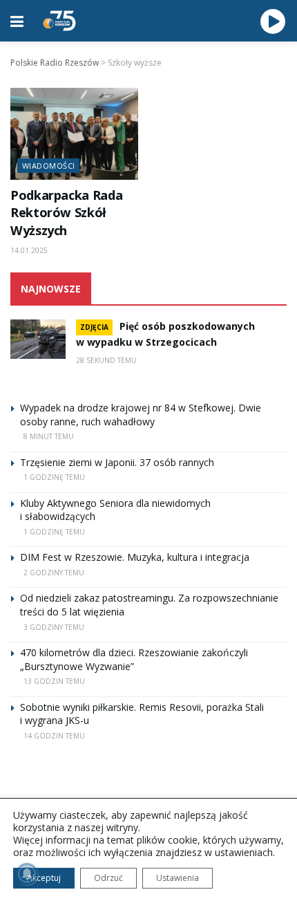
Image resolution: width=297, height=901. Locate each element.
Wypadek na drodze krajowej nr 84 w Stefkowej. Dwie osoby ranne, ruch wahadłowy (140, 414)
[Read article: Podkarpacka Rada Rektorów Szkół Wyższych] (74, 133)
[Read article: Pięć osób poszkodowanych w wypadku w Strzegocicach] (38, 339)
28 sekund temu (106, 360)
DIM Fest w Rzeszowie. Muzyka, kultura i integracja (134, 557)
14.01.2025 (29, 250)
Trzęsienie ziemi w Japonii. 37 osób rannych (117, 462)
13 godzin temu (54, 681)
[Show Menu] (16, 20)
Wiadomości (48, 165)
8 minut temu (48, 436)
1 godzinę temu (54, 477)
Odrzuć (108, 878)
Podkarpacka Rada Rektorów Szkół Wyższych (66, 213)
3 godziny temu (53, 627)
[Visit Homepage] (59, 21)
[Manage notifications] (27, 874)
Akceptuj (44, 878)
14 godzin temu (54, 736)
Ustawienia (177, 878)
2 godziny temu (53, 572)
